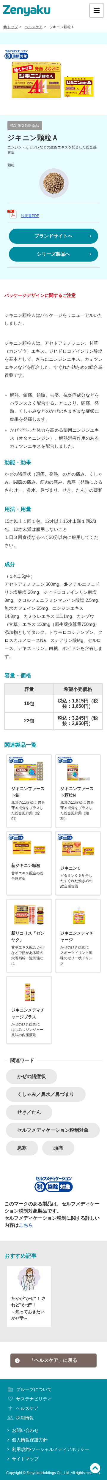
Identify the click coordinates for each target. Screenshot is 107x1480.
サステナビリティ (34, 1398)
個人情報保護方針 (30, 1439)
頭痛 (58, 1147)
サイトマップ (25, 1458)
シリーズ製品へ (53, 254)
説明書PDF (30, 216)
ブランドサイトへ (53, 235)
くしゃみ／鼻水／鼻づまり (45, 1094)
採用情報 (25, 1417)
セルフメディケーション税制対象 (53, 1130)
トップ (12, 27)
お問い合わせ (25, 1430)
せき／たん (29, 1112)
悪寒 (22, 1147)
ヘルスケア (34, 27)
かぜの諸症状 (31, 1076)
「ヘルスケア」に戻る (53, 1360)
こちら (26, 1225)
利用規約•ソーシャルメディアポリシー (50, 1449)
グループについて (34, 1389)
